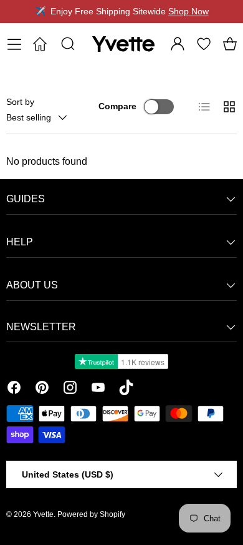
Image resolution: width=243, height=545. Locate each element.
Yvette (43, 514)
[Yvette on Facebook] (14, 390)
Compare (117, 106)
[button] (230, 43)
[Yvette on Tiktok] (126, 390)
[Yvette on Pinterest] (42, 390)
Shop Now (188, 11)
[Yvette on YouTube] (98, 390)
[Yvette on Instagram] (70, 390)
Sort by (20, 102)
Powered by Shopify (91, 514)
